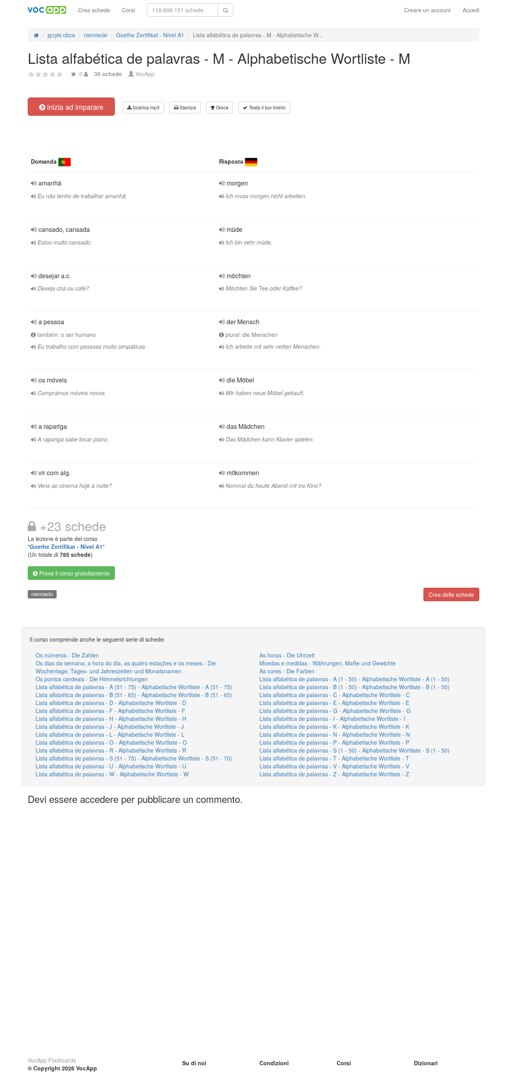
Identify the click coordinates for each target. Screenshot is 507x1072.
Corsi (128, 10)
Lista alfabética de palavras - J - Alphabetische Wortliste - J (110, 726)
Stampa (187, 107)
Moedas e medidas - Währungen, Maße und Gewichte (327, 663)
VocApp (144, 74)
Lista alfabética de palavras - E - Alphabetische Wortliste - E (334, 703)
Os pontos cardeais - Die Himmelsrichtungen (92, 679)
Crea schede (94, 10)
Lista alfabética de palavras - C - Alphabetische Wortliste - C (334, 695)
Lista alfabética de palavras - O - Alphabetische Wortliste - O (111, 742)
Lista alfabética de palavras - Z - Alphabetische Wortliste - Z (334, 774)
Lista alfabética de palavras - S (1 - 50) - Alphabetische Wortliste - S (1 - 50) (354, 750)
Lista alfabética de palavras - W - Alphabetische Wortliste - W (112, 774)
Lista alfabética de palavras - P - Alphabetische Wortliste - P (334, 742)
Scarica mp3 (146, 107)
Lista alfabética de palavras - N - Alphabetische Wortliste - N (334, 734)
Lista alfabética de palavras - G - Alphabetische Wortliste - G (335, 711)
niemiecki (42, 594)
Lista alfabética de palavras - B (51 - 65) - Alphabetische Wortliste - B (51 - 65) (134, 695)
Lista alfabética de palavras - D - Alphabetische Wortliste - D (111, 703)
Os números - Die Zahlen (67, 655)
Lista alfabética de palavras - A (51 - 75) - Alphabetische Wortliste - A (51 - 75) (134, 687)
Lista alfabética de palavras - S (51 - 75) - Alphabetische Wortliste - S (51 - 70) (134, 758)
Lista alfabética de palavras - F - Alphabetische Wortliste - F (110, 711)
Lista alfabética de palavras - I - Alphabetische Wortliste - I (332, 718)
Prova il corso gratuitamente (74, 573)
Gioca (222, 107)
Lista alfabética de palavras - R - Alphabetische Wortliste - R (111, 750)
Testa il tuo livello (267, 107)
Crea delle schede (451, 594)
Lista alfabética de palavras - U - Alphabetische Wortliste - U (111, 766)
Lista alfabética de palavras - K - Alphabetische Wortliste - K (334, 726)
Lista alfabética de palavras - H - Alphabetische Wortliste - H (111, 718)
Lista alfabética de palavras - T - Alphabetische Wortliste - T (334, 758)
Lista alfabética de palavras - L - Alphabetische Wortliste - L (110, 734)
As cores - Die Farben (286, 671)
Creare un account (427, 10)
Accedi (471, 10)
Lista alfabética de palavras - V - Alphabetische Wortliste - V (334, 766)
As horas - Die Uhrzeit (286, 655)
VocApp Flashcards (52, 1060)
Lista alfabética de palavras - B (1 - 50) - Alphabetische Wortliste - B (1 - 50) (354, 687)
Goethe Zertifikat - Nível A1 (66, 546)
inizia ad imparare (74, 106)
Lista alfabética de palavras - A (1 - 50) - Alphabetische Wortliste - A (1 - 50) (354, 679)
